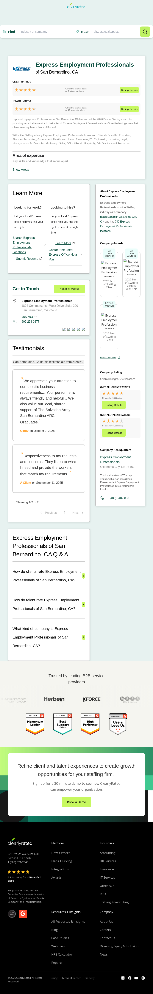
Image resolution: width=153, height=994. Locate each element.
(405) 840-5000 (119, 498)
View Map (27, 316)
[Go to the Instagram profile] (143, 978)
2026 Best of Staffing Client (109, 284)
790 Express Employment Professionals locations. (116, 226)
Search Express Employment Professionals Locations (24, 245)
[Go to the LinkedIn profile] (123, 978)
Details (129, 90)
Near (85, 32)
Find (11, 32)
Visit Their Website (69, 289)
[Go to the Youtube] (129, 978)
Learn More (63, 243)
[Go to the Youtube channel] (136, 978)
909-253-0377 (30, 321)
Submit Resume (27, 258)
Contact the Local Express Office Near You (63, 254)
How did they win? (108, 357)
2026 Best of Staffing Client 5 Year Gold (131, 284)
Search (145, 32)
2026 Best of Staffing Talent (109, 336)
